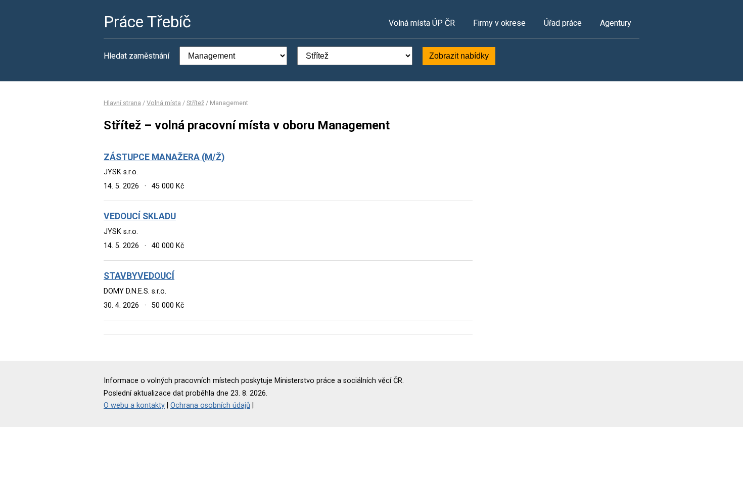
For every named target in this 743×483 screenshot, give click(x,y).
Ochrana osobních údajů (210, 405)
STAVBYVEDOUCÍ (139, 276)
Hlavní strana (122, 103)
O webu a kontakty (134, 405)
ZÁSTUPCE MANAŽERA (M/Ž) (164, 157)
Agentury (615, 23)
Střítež (195, 103)
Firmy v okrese (499, 23)
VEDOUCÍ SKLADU (140, 216)
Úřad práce (563, 23)
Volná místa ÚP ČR (422, 23)
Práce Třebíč (147, 21)
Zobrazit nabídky (459, 56)
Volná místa (164, 103)
